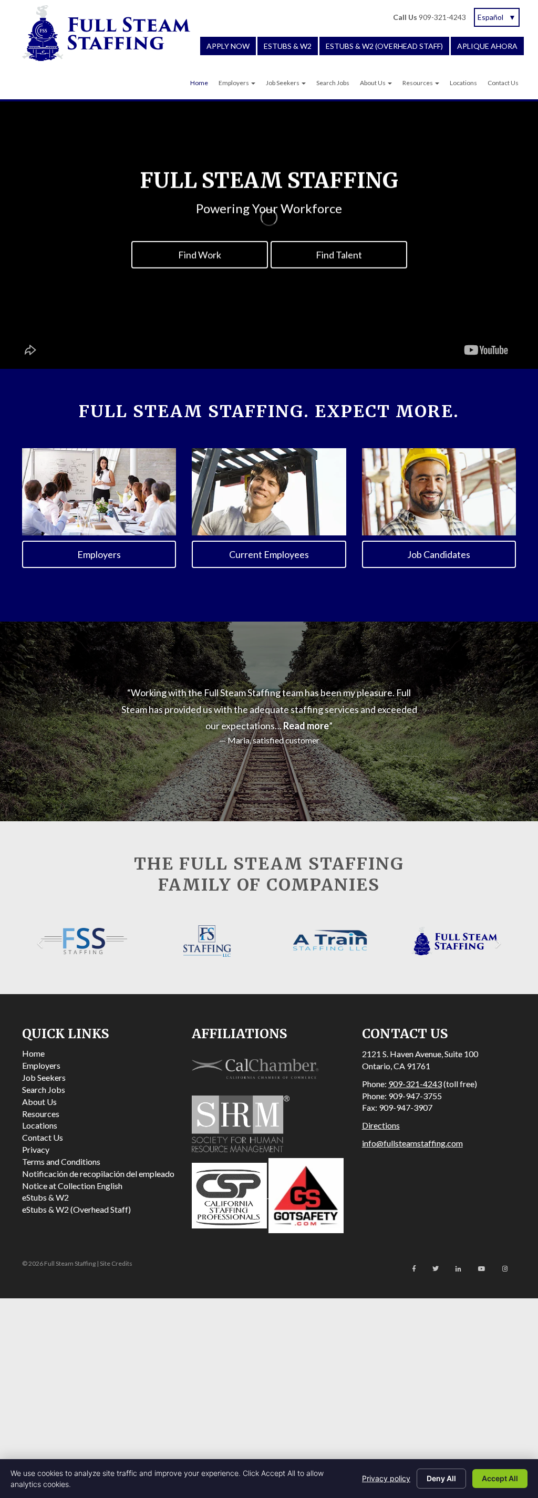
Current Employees (269, 554)
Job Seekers (283, 83)
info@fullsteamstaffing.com (412, 1143)
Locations (463, 83)
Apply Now (228, 46)
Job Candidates (438, 554)
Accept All (500, 1478)
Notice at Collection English (72, 1186)
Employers (234, 83)
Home (199, 83)
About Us (373, 83)
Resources (418, 83)
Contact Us (503, 83)
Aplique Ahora (487, 46)
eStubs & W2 (288, 46)
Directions (381, 1125)
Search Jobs (332, 83)
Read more (306, 725)
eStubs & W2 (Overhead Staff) (384, 46)
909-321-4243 (429, 17)
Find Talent (339, 254)
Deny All (441, 1478)
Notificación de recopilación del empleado (98, 1174)
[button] (40, 941)
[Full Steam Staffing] (106, 33)
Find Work (199, 254)
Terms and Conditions (61, 1161)
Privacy (35, 1149)
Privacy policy (386, 1478)
